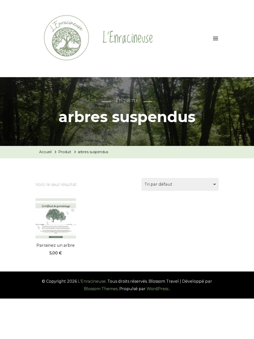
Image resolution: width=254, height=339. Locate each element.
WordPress (157, 288)
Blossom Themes (101, 288)
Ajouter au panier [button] (55, 214)
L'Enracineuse (127, 38)
